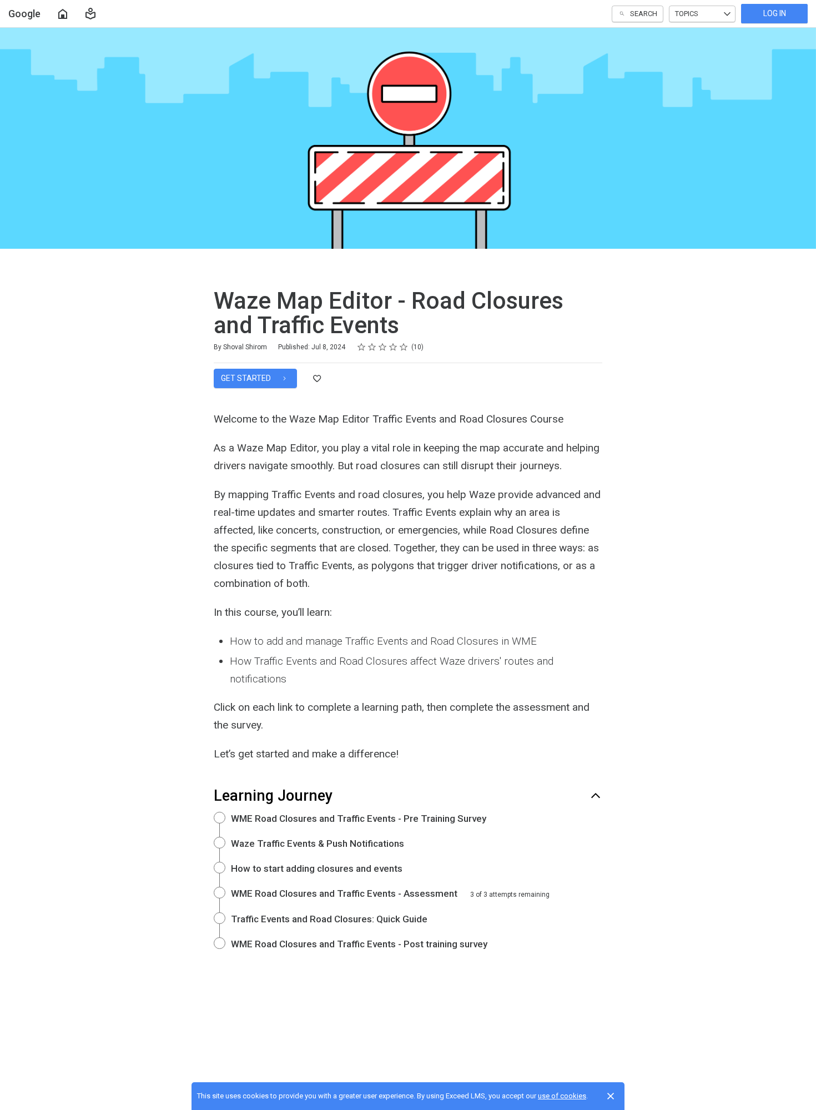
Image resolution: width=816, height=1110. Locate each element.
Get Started (247, 378)
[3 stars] (382, 347)
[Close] (610, 1096)
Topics (686, 13)
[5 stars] (404, 347)
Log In (774, 13)
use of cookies (562, 1096)
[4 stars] (393, 347)
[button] (90, 14)
